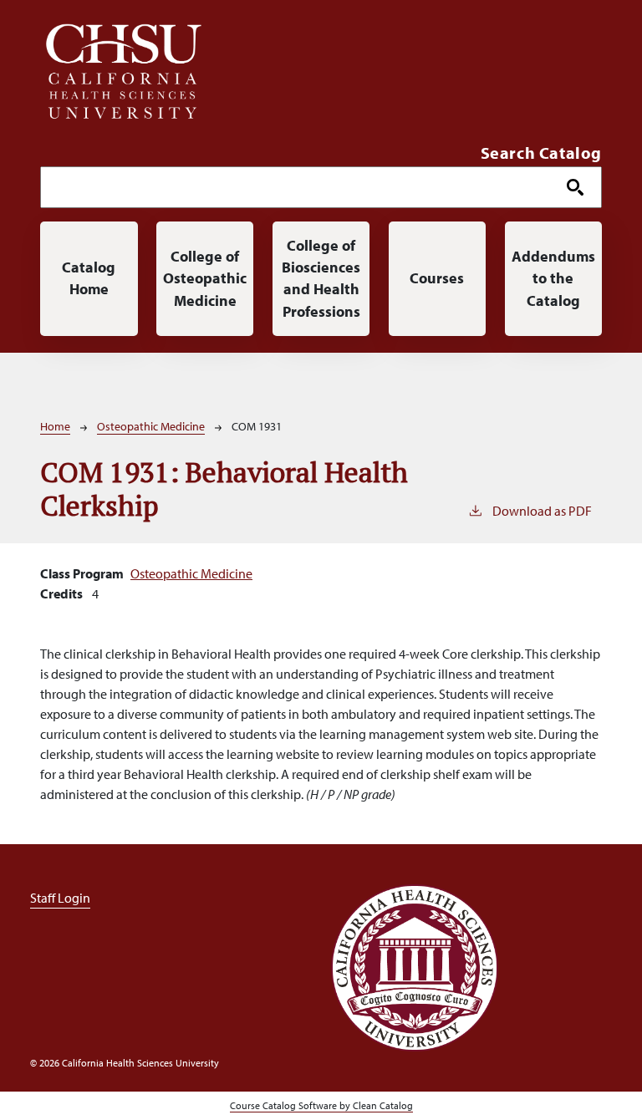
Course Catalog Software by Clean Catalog (321, 1105)
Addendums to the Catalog (553, 278)
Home (55, 426)
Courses (437, 278)
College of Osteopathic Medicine (205, 278)
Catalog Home (88, 277)
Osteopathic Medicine (151, 426)
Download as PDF (542, 510)
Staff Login (60, 897)
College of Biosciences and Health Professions (321, 278)
